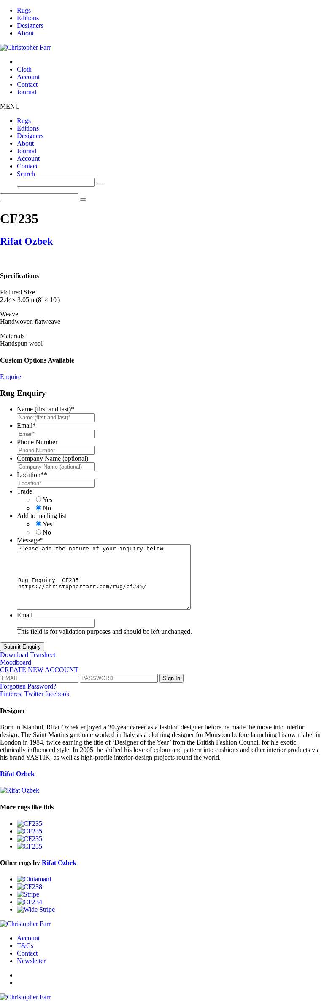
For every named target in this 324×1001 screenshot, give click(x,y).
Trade (24, 491)
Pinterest (12, 693)
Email (26, 425)
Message (30, 540)
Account (28, 76)
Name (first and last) (45, 409)
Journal (26, 92)
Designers (30, 25)
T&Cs (25, 945)
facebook (57, 693)
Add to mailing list (41, 515)
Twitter (34, 693)
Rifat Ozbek (26, 241)
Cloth (24, 69)
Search (26, 173)
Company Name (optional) (52, 458)
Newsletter (31, 960)
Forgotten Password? (28, 686)
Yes (47, 499)
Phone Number (37, 442)
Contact (27, 84)
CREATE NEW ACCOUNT (39, 669)
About (25, 33)
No (47, 508)
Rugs (24, 10)
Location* (32, 474)
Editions (28, 17)
